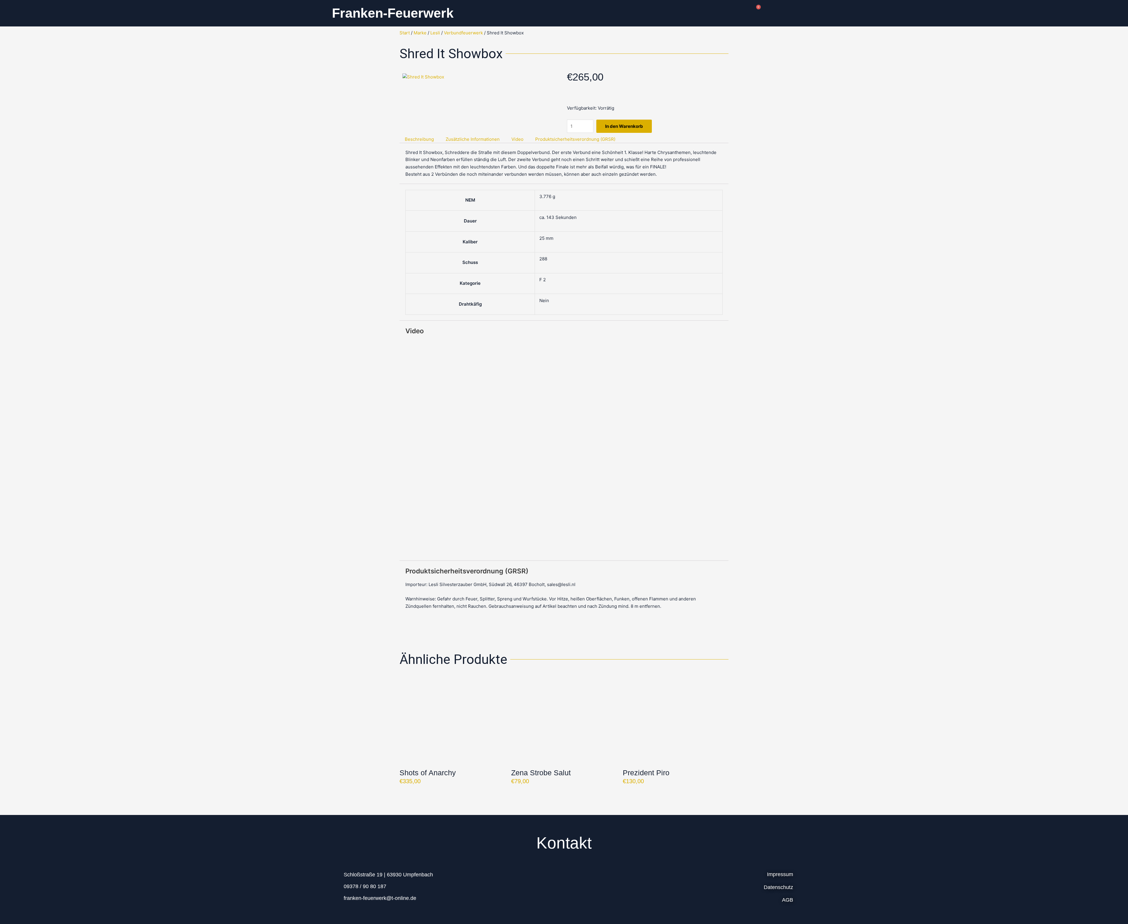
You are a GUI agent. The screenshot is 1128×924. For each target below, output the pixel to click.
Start (405, 33)
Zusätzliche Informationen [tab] (473, 139)
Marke (420, 33)
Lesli (435, 33)
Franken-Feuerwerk (393, 13)
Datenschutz (778, 887)
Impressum (780, 874)
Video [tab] (517, 139)
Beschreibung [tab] (419, 139)
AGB (787, 900)
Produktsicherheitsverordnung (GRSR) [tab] (575, 139)
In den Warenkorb (624, 126)
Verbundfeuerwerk (463, 33)
